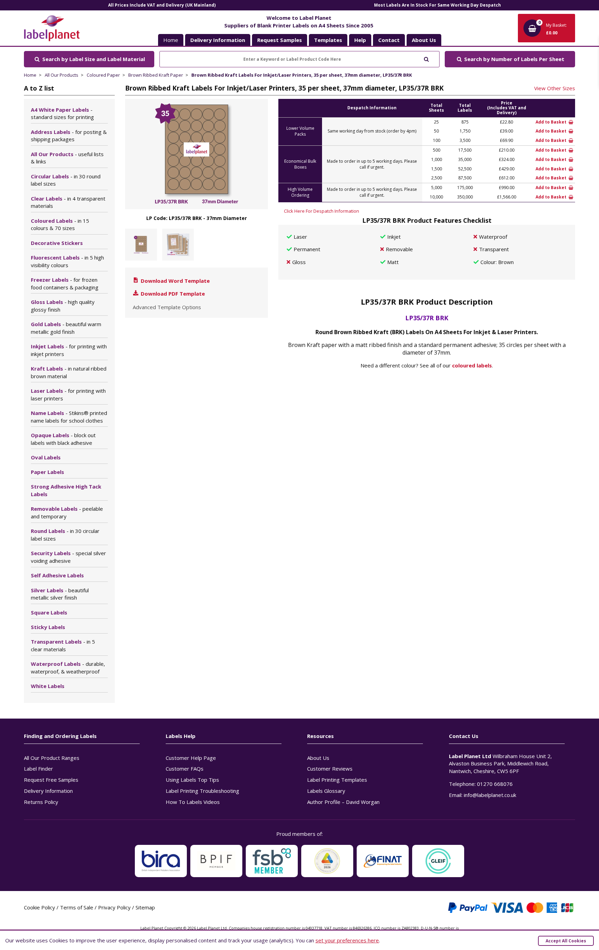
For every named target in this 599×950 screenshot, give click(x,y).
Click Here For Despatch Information (321, 211)
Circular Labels (66, 180)
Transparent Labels (63, 645)
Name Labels (69, 416)
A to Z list (39, 88)
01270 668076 (495, 783)
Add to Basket (551, 122)
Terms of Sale (76, 907)
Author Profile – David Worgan (343, 801)
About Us (318, 757)
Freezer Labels (64, 283)
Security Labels (68, 557)
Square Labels (49, 612)
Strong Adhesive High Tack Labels (66, 490)
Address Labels (69, 135)
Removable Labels (67, 512)
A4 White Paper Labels (62, 113)
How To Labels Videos (193, 801)
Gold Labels (66, 328)
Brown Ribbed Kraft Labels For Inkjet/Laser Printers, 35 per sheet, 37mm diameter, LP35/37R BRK (301, 75)
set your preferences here (347, 940)
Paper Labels (47, 471)
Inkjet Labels (69, 350)
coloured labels (472, 365)
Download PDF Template (172, 293)
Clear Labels (68, 202)
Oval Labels (46, 457)
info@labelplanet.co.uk (490, 794)
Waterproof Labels (68, 667)
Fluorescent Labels (67, 261)
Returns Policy (41, 801)
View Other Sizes (554, 88)
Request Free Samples (51, 779)
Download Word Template (174, 280)
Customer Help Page (191, 757)
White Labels (47, 685)
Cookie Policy (39, 907)
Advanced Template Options (167, 307)
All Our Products (61, 75)
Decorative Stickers (57, 242)
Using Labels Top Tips (192, 779)
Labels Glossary (326, 790)
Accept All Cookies (566, 941)
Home (170, 39)
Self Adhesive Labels (57, 575)
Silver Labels (60, 594)
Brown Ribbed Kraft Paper (155, 75)
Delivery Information (48, 790)
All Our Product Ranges (51, 757)
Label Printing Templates (337, 779)
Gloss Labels (63, 305)
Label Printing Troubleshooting (202, 790)
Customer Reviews (330, 768)
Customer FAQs (184, 768)
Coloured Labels (60, 224)
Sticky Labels (48, 627)
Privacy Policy (114, 907)
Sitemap (145, 907)
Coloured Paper (103, 75)
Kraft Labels (68, 372)
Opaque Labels (63, 439)
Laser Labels (68, 394)
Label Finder (38, 768)
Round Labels (65, 534)
